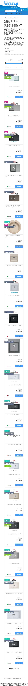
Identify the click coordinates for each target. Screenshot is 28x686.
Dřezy (9, 17)
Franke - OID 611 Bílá (13, 86)
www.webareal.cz (17, 678)
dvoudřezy (7, 53)
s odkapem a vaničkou (9, 50)
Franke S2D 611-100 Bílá (14, 385)
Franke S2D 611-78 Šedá (14, 563)
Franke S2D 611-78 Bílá (14, 474)
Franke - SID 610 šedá (14, 355)
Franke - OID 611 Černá (14, 145)
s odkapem (7, 48)
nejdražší (21, 66)
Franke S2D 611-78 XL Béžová (14, 593)
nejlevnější (15, 66)
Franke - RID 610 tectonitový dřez (13, 236)
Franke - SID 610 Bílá (13, 295)
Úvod (6, 17)
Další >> (16, 668)
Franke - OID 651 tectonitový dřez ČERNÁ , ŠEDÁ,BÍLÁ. (13, 206)
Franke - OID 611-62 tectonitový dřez (14, 176)
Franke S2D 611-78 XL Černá (14, 652)
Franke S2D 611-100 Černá (14, 414)
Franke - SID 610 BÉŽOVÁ (14, 265)
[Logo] (11, 4)
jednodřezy (7, 51)
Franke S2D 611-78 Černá (14, 534)
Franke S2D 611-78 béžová (14, 504)
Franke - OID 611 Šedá (14, 116)
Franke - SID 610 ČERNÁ (14, 325)
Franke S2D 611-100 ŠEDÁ (14, 444)
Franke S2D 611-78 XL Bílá (14, 623)
